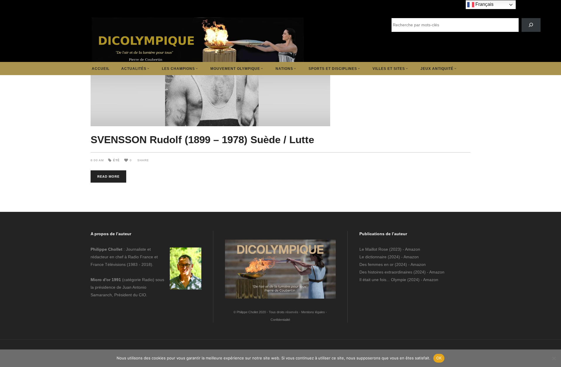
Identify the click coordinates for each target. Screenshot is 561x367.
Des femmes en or (376, 264)
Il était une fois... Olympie (382, 279)
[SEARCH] (531, 25)
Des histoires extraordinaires (385, 272)
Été (116, 160)
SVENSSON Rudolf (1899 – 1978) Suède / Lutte (202, 139)
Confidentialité (280, 319)
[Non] (554, 358)
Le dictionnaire (373, 257)
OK (439, 358)
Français (484, 4)
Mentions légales (313, 312)
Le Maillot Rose (374, 249)
